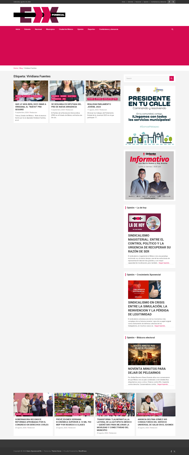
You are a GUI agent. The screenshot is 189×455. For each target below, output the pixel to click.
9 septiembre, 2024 (22, 112)
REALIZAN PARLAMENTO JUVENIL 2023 (99, 105)
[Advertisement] (94, 49)
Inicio (123, 2)
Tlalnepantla (120, 414)
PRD (17, 99)
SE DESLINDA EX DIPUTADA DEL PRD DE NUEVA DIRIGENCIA (66, 105)
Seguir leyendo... (164, 263)
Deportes (91, 29)
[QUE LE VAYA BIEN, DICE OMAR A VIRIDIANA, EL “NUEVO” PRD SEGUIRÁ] (30, 91)
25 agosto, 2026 (20, 428)
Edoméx (130, 2)
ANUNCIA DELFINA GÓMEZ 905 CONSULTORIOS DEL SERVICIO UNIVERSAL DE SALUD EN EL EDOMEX (155, 422)
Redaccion (33, 112)
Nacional (138, 2)
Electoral (27, 96)
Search (171, 78)
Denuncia (55, 96)
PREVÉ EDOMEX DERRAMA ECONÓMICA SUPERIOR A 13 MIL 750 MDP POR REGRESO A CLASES (73, 422)
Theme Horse (56, 451)
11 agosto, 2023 (92, 110)
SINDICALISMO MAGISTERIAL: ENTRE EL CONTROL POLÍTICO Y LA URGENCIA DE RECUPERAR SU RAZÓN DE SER (149, 243)
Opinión (146, 2)
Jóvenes (98, 99)
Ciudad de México (66, 29)
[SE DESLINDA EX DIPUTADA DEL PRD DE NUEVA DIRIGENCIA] (67, 91)
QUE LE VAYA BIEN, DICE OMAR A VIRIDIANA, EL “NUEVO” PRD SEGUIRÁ (30, 107)
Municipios (50, 29)
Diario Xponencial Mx (34, 451)
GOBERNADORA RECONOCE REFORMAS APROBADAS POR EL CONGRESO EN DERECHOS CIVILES (31, 422)
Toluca (86, 414)
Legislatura (107, 99)
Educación (68, 414)
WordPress (83, 451)
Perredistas (37, 96)
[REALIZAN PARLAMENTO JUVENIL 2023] (103, 91)
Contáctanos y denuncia (158, 2)
